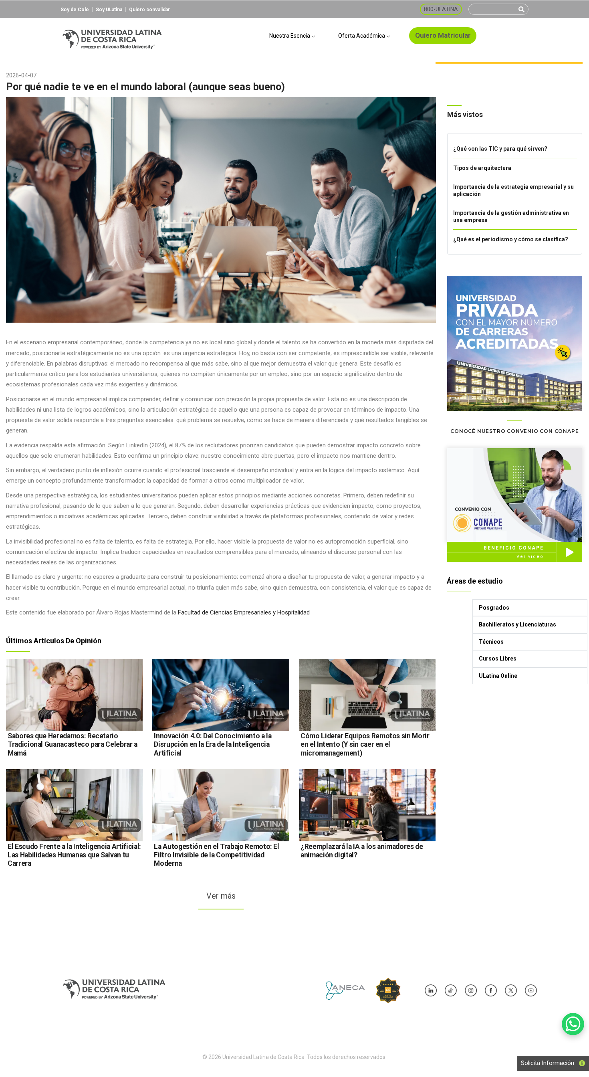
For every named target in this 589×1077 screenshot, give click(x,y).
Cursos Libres (497, 658)
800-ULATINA (441, 9)
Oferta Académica (362, 35)
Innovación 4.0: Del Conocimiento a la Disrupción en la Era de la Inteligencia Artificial (212, 744)
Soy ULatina (109, 9)
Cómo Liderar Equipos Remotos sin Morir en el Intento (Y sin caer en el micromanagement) (365, 744)
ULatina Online (498, 676)
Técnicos (491, 642)
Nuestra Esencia (290, 35)
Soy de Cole (75, 9)
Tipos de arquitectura (482, 168)
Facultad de (193, 612)
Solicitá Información (545, 1063)
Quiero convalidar (149, 9)
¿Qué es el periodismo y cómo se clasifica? (510, 239)
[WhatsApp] (573, 1024)
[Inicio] (112, 36)
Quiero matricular (443, 35)
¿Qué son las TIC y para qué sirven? (500, 148)
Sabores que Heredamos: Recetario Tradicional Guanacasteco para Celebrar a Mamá (72, 744)
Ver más (221, 896)
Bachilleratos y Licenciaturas (517, 624)
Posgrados (494, 607)
